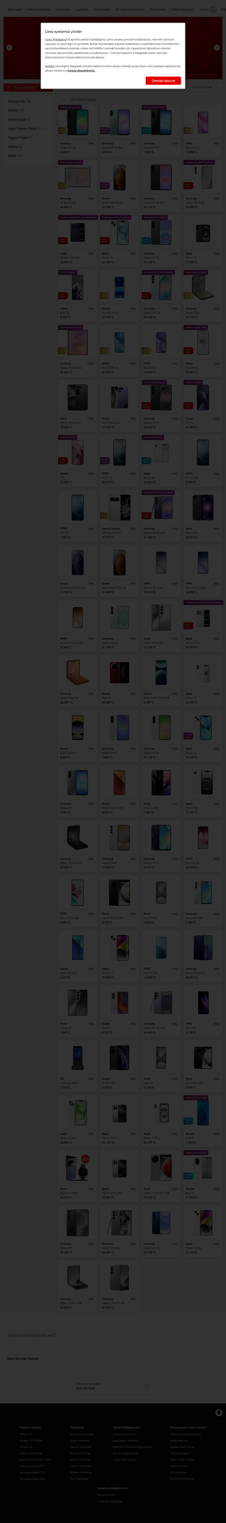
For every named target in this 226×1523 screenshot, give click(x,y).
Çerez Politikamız (56, 39)
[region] (113, 56)
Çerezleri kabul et (163, 81)
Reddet (49, 66)
